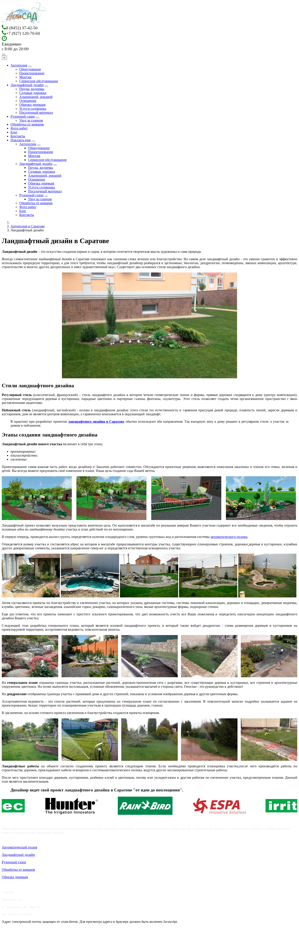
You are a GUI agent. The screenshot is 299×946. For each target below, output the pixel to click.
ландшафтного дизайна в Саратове (96, 421)
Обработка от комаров (27, 124)
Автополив (19, 65)
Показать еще (21, 140)
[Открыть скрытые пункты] (33, 141)
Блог (14, 132)
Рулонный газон (23, 116)
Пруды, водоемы (31, 89)
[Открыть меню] (3, 54)
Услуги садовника (32, 108)
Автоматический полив (19, 847)
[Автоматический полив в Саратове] (24, 23)
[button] (37, 498)
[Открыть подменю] (30, 66)
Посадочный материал (36, 112)
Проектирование (31, 73)
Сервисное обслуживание (38, 81)
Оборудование (30, 69)
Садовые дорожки (32, 93)
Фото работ (19, 128)
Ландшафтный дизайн (27, 85)
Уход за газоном (31, 120)
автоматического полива (229, 537)
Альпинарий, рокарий (36, 97)
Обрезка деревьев (32, 104)
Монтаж (25, 77)
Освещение (27, 101)
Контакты (18, 136)
